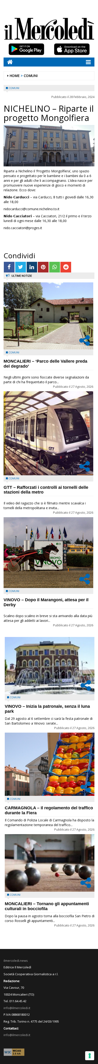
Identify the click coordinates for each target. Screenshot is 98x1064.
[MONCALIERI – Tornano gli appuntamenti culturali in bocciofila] (49, 863)
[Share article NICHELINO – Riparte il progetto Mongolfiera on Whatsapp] (54, 267)
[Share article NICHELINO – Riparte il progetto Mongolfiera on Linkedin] (32, 267)
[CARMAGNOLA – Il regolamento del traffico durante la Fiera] (49, 764)
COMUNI (31, 75)
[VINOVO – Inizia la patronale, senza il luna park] (49, 665)
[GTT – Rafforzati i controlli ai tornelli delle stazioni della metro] (48, 433)
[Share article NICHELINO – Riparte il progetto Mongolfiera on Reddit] (65, 267)
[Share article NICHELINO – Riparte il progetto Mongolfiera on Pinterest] (43, 267)
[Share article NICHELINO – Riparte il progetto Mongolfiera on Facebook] (9, 267)
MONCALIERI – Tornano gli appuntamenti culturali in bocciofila (47, 906)
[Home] (8, 62)
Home (15, 75)
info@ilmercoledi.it (17, 1035)
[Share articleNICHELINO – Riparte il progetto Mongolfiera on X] (20, 267)
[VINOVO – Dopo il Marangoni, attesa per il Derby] (48, 552)
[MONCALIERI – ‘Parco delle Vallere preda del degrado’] (48, 315)
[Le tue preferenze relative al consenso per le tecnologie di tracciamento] (89, 1055)
